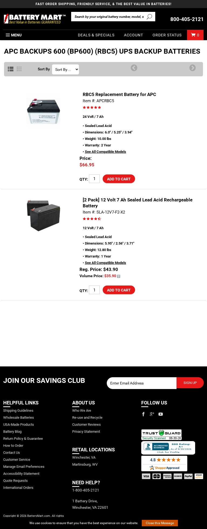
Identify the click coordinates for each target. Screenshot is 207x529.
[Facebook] (143, 414)
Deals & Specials (96, 35)
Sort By (44, 69)
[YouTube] (160, 414)
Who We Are (81, 410)
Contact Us (11, 453)
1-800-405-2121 (85, 490)
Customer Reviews (86, 424)
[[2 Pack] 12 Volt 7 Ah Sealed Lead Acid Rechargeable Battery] (118, 276)
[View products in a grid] (19, 69)
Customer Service (16, 460)
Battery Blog (12, 432)
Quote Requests (15, 481)
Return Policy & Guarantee (23, 439)
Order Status (167, 35)
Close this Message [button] (160, 523)
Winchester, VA (83, 457)
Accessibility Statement (21, 474)
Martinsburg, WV (85, 464)
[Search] (149, 16)
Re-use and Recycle (87, 417)
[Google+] (152, 414)
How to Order (13, 446)
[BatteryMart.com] (34, 19)
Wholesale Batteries (18, 417)
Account (133, 35)
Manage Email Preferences (23, 467)
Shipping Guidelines (18, 410)
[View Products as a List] (10, 69)
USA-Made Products (18, 424)
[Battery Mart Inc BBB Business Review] (168, 447)
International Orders (18, 488)
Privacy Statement (86, 432)
